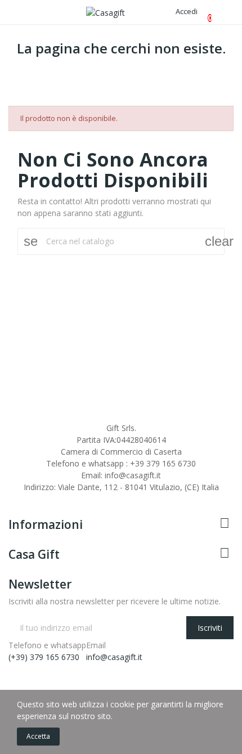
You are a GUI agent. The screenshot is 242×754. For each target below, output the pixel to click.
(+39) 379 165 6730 (43, 657)
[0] (201, 12)
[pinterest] (71, 497)
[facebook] (11, 497)
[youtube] (47, 497)
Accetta (38, 736)
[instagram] (35, 497)
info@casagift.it (114, 657)
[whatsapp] (59, 497)
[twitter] (23, 497)
